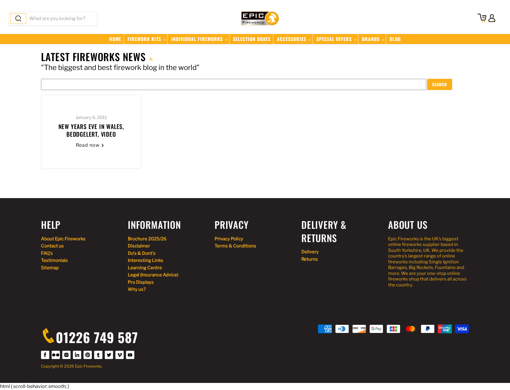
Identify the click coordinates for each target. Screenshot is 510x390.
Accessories (292, 39)
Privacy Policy (229, 238)
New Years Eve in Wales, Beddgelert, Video (91, 130)
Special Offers (334, 39)
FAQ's (47, 253)
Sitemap (50, 267)
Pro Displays (141, 282)
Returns (309, 259)
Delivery (310, 251)
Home (115, 39)
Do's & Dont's (142, 253)
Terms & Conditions (235, 246)
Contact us (52, 246)
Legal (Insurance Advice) (153, 275)
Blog (395, 39)
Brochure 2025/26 (147, 238)
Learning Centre (145, 267)
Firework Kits (145, 39)
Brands (371, 39)
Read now (88, 145)
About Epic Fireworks (63, 238)
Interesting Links (145, 260)
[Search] (18, 18)
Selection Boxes (252, 39)
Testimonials (54, 260)
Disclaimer (139, 246)
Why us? (137, 289)
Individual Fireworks (197, 39)
